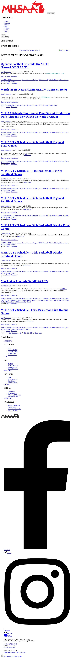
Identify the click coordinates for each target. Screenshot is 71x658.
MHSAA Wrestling (20, 302)
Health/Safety (12, 381)
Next (36, 333)
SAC (9, 348)
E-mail (8, 83)
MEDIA (6, 384)
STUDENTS (8, 341)
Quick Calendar (12, 367)
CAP (9, 377)
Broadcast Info (12, 393)
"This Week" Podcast (14, 395)
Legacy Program (13, 410)
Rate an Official (12, 382)
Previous (14, 333)
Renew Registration (14, 405)
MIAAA (10, 364)
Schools (6, 24)
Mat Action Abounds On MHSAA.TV (24, 281)
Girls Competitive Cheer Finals (47, 300)
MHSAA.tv (4, 80)
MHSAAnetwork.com (14, 80)
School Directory (13, 365)
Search (38, 50)
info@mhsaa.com (9, 647)
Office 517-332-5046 (10, 644)
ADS (5, 356)
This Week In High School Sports (58, 80)
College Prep (12, 353)
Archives (32, 50)
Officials (6, 28)
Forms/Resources (13, 369)
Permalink (14, 83)
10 (33, 333)
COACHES (8, 370)
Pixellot (13, 81)
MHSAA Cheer (9, 302)
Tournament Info (13, 396)
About (6, 30)
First (10, 333)
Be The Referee (5, 81)
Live (5, 26)
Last (40, 333)
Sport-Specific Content (14, 409)
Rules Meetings (12, 379)
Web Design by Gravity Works (12, 656)
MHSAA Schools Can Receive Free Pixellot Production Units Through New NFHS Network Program (35, 114)
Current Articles (24, 50)
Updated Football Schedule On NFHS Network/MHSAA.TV (25, 65)
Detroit (29, 302)
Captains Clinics (13, 351)
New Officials (12, 407)
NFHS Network (43, 80)
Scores (6, 21)
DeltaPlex (34, 300)
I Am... (6, 31)
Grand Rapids (22, 300)
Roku (55, 105)
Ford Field (4, 300)
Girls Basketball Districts (23, 329)
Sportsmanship (12, 355)
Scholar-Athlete (12, 350)
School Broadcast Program (30, 80)
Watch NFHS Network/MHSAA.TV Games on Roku (34, 89)
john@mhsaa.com (6, 72)
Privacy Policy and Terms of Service (15, 652)
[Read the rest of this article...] (9, 76)
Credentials (11, 391)
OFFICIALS (8, 398)
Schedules (7, 23)
